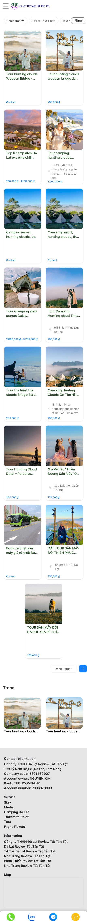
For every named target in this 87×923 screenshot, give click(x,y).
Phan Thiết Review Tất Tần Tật (27, 861)
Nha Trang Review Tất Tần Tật (27, 856)
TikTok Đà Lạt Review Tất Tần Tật (29, 851)
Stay (7, 802)
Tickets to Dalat (16, 817)
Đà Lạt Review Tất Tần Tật (24, 846)
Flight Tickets (14, 827)
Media (9, 807)
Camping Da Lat (16, 812)
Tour (7, 822)
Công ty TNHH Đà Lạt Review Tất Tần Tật (36, 842)
